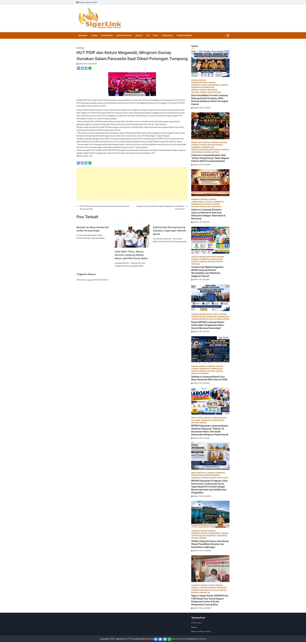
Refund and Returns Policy (201, 631)
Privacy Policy (196, 623)
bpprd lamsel (197, 418)
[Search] (228, 35)
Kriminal (195, 588)
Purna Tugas (222, 478)
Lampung (224, 85)
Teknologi (195, 264)
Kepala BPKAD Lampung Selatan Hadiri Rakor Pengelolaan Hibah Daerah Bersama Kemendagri (207, 325)
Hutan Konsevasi (215, 585)
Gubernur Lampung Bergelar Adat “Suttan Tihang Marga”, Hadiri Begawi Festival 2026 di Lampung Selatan (210, 158)
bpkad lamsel (212, 314)
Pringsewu (195, 478)
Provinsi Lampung (199, 92)
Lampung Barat (197, 202)
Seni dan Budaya (214, 92)
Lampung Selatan (207, 145)
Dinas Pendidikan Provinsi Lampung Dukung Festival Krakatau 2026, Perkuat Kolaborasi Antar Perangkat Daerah (209, 99)
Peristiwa (208, 590)
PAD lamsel (196, 420)
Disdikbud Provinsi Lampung (203, 83)
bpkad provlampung (215, 257)
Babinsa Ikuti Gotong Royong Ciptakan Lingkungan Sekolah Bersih (169, 230)
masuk (89, 279)
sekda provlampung (200, 373)
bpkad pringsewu (198, 473)
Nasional (83, 35)
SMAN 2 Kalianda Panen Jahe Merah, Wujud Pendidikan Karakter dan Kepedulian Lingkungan (210, 544)
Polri (155, 35)
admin (80, 64)
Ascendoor (180, 639)
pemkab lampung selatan (202, 150)
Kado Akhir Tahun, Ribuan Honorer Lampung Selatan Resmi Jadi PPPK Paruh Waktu (131, 255)
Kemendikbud (214, 85)
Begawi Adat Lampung (200, 142)
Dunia (94, 35)
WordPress (201, 639)
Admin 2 (196, 108)
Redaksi (194, 627)
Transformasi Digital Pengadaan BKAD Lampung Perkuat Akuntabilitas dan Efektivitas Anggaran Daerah (207, 271)
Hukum (138, 35)
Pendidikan (167, 35)
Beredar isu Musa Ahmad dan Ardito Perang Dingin (92, 229)
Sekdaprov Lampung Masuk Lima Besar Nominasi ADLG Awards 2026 (209, 378)
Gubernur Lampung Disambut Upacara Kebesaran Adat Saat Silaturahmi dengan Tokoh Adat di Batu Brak (208, 214)
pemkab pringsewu (212, 475)
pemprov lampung (199, 90)
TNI (147, 35)
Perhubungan (197, 152)
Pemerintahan (208, 87)
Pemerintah (107, 35)
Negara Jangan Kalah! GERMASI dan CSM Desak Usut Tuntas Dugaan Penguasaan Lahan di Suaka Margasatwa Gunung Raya (209, 600)
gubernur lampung (199, 85)
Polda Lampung (219, 590)
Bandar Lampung (198, 80)
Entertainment (124, 35)
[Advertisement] (132, 184)
